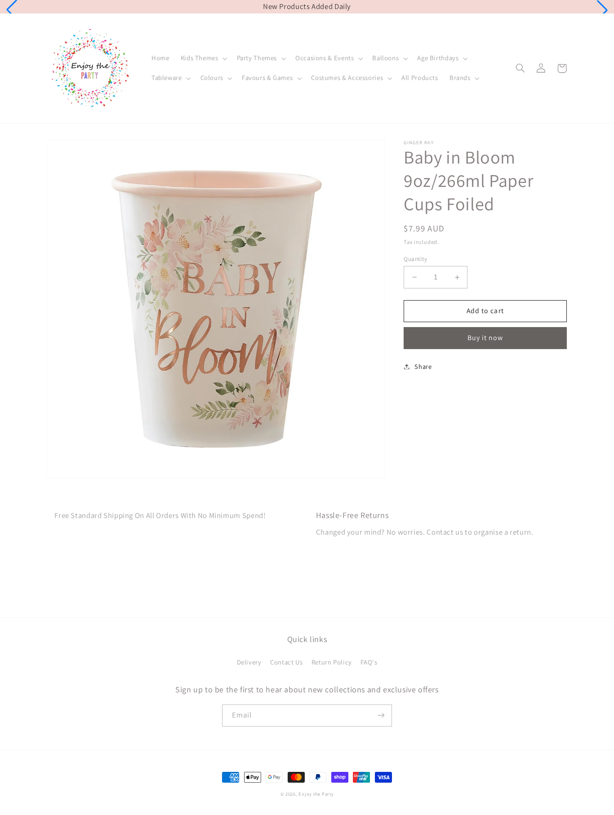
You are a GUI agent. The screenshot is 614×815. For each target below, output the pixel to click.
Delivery (249, 662)
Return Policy (331, 662)
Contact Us (286, 662)
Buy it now (485, 337)
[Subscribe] (381, 715)
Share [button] (423, 366)
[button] (12, 10)
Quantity (415, 259)
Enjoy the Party (316, 794)
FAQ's (368, 662)
